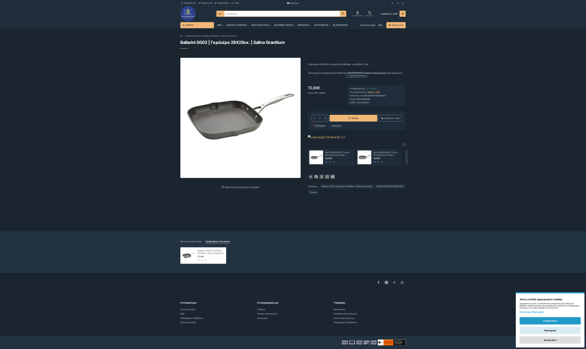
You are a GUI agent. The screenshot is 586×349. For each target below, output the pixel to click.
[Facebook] (378, 282)
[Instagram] (386, 282)
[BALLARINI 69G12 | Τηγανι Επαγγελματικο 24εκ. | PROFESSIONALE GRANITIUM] (364, 157)
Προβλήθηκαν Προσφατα (217, 241)
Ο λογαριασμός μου (268, 302)
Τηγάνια (313, 192)
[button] (357, 75)
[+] (325, 118)
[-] (314, 118)
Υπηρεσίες (339, 302)
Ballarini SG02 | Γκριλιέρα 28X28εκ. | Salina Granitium (346, 186)
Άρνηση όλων (550, 340)
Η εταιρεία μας (188, 302)
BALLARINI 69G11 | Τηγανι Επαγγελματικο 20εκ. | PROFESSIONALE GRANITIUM (337, 153)
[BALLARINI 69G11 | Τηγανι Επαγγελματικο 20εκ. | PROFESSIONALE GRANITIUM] (316, 157)
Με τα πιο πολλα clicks (191, 241)
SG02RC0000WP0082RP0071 (390, 186)
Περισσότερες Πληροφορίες (532, 312)
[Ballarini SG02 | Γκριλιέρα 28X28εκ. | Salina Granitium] (188, 255)
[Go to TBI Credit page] (326, 137)
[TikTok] (394, 282)
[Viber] (402, 282)
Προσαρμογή (550, 330)
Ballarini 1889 (373, 92)
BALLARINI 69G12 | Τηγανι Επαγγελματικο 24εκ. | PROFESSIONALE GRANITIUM (385, 153)
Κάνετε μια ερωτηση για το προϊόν (242, 187)
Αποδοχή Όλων (550, 320)
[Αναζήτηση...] (343, 13)
